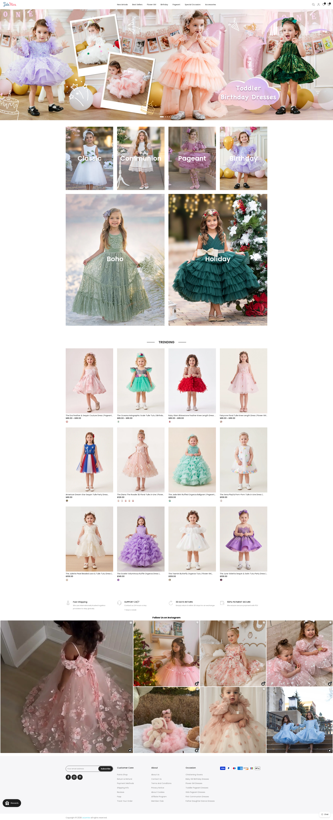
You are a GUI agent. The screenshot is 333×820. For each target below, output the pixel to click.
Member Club (157, 801)
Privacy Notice (157, 787)
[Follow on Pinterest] (80, 777)
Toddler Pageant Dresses (197, 787)
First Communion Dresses (197, 796)
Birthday (164, 4)
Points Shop (122, 774)
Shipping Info (123, 787)
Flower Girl (151, 4)
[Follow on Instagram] (74, 777)
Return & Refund (124, 779)
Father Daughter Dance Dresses (200, 801)
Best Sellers (137, 4)
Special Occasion (193, 4)
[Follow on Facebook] (68, 777)
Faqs (119, 796)
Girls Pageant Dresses (195, 792)
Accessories (210, 4)
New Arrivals (122, 4)
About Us (155, 774)
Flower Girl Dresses (194, 783)
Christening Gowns (194, 774)
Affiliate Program (159, 796)
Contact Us (156, 779)
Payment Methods (125, 783)
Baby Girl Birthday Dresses (197, 779)
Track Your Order (125, 801)
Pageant (176, 4)
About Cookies (157, 792)
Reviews (120, 792)
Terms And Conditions (161, 783)
